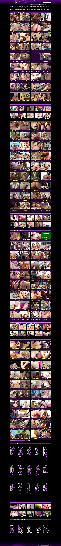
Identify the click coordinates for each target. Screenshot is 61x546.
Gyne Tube (20, 524)
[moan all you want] (36, 50)
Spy (43, 455)
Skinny (44, 446)
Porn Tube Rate (22, 336)
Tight (43, 473)
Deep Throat (20, 468)
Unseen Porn (14, 227)
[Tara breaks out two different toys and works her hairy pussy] (25, 407)
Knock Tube (14, 336)
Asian (10, 455)
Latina (27, 490)
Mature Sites (45, 526)
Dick (18, 470)
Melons (36, 446)
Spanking (44, 453)
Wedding (44, 491)
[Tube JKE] (46, 238)
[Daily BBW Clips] (46, 377)
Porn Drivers (12, 532)
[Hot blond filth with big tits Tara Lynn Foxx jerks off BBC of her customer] (25, 367)
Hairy (27, 463)
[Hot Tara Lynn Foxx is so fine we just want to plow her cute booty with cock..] (15, 20)
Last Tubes (12, 530)
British (11, 486)
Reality (36, 487)
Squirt (44, 456)
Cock (19, 450)
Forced (27, 446)
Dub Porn (39, 118)
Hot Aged (37, 531)
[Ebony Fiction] (46, 407)
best (12, 440)
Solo (43, 450)
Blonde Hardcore (19, 6)
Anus (10, 453)
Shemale (36, 499)
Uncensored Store (13, 534)
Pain (35, 467)
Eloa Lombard (37, 9)
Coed (19, 451)
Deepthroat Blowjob (28, 6)
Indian (27, 474)
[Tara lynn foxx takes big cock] (36, 40)
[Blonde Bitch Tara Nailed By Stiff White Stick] (46, 258)
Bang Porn (30, 118)
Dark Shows (14, 516)
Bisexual (11, 474)
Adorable (11, 446)
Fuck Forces (22, 111)
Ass (10, 456)
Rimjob (36, 492)
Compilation (19, 454)
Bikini (10, 473)
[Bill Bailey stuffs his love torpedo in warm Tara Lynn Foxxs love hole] (36, 318)
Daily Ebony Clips (47, 509)
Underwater (44, 481)
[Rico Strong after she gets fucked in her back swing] (25, 40)
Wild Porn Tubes (22, 227)
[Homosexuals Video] (46, 189)
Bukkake (11, 489)
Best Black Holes (30, 509)
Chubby (19, 444)
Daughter (19, 467)
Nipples (36, 456)
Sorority (44, 451)
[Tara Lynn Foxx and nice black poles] (15, 50)
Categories (44, 4)
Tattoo (44, 467)
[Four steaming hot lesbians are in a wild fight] (36, 308)
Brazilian (11, 484)
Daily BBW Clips (29, 533)
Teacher (44, 468)
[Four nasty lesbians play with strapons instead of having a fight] (46, 288)
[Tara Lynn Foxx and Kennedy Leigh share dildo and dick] (36, 258)
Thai (43, 471)
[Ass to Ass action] (25, 387)
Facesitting (19, 485)
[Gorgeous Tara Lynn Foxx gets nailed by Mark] (36, 159)
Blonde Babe (33, 6)
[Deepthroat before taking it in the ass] (15, 278)
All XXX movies (47, 111)
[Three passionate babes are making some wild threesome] (15, 298)
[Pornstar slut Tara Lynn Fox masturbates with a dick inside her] (15, 407)
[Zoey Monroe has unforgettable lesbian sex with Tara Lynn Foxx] (15, 377)
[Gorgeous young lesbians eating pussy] (15, 308)
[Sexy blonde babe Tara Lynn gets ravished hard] (36, 397)
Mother (36, 453)
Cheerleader (11, 499)
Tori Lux (44, 9)
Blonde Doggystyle (18, 7)
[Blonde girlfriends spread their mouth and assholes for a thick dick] (15, 129)
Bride (10, 485)
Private (36, 481)
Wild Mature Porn (46, 533)
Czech (19, 464)
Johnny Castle (33, 9)
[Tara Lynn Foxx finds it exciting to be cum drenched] (15, 417)
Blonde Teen (23, 7)
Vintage (44, 486)
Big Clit (11, 469)
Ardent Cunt (22, 118)
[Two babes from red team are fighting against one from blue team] (36, 288)
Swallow (44, 463)
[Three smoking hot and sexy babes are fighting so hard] (25, 199)
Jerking (27, 481)
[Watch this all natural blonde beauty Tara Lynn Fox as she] (36, 149)
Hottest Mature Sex (38, 533)
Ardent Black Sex (22, 509)
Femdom (19, 491)
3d (10, 444)
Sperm (44, 454)
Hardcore (28, 465)
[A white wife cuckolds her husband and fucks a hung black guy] (15, 437)
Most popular (32, 4)
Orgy (35, 464)
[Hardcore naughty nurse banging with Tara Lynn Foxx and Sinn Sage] (15, 139)
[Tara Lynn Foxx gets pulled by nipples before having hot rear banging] (36, 377)
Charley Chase (12, 9)
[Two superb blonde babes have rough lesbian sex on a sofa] (25, 189)
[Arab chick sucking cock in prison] (25, 238)
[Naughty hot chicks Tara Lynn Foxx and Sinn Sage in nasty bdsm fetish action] (25, 437)
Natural (36, 455)
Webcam (44, 490)
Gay (27, 453)
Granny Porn (37, 526)
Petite (35, 473)
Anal (10, 451)
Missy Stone (47, 9)
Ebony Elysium (30, 516)
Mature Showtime (46, 525)
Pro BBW (45, 529)
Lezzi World (45, 523)
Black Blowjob (43, 7)
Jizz (27, 482)
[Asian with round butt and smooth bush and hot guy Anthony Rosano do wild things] (15, 40)
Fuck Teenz (37, 525)
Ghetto (27, 455)
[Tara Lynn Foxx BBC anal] (46, 30)
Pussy (35, 486)
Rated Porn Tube (39, 336)
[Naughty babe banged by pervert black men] (25, 258)
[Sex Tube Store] (46, 20)
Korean (27, 486)
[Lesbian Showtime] (46, 159)
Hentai (27, 466)
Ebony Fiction (39, 516)
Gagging (28, 451)
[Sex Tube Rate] (16, 4)
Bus (10, 490)
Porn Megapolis (46, 528)
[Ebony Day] (46, 50)
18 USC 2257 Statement (43, 545)
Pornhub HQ (12, 531)
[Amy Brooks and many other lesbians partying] (15, 169)
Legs (27, 492)
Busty (10, 491)
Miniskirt (36, 449)
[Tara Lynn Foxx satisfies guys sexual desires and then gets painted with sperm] (46, 367)
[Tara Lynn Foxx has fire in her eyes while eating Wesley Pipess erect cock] (25, 248)
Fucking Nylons (38, 524)
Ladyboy (28, 488)
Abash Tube (47, 227)
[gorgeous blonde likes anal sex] (46, 139)
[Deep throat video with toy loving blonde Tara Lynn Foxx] (15, 238)
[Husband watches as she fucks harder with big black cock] (15, 179)
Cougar (19, 456)
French (27, 448)
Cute (19, 463)
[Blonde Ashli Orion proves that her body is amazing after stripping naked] (15, 248)
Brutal (11, 488)
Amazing (11, 449)
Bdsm (11, 464)
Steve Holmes (20, 9)
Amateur (11, 448)
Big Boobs (11, 468)
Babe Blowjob (27, 7)
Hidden (27, 467)
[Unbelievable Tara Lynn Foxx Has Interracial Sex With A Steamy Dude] (25, 60)
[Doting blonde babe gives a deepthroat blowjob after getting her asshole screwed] (46, 397)
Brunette (11, 487)
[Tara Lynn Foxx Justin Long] (25, 20)
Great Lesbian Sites (38, 527)
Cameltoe (11, 492)
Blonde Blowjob (14, 6)
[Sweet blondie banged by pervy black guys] (15, 189)
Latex (27, 489)
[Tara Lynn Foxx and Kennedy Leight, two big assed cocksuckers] (36, 407)
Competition (19, 453)
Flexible (19, 499)
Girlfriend (28, 456)
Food (27, 444)
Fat (18, 489)
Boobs (11, 482)
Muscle (36, 454)
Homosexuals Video (38, 529)
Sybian (44, 466)
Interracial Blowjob (13, 7)
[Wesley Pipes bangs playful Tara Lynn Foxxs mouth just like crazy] (36, 169)
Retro (35, 489)
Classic (19, 445)
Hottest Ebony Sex (29, 524)
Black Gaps (38, 509)
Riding (35, 491)
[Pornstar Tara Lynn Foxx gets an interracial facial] (36, 30)
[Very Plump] (46, 298)
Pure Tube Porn (30, 336)
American (11, 450)
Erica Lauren (28, 9)
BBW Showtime (29, 530)
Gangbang (28, 452)
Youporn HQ (38, 227)
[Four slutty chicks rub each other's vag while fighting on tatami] (46, 248)
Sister (44, 445)
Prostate (36, 482)
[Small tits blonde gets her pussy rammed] (25, 308)
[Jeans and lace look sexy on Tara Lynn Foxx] (36, 278)
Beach (11, 465)
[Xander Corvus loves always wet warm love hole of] (36, 417)
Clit (18, 446)
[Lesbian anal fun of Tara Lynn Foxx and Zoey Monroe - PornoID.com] (36, 387)
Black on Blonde (43, 6)
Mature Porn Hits (46, 524)
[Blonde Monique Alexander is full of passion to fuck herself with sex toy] (25, 169)
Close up (19, 447)
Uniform (44, 482)
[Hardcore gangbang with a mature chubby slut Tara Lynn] (25, 427)
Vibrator (44, 485)
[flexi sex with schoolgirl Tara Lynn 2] (15, 199)
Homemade (28, 468)
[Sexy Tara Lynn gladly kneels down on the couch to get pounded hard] (25, 397)
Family (19, 487)
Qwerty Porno (30, 111)
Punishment (36, 485)
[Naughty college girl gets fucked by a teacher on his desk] (36, 129)
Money (36, 451)
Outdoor (36, 466)
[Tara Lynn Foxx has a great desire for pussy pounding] (36, 367)
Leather (28, 491)
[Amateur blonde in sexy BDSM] (36, 20)
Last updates (36, 4)
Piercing (36, 474)
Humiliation (28, 472)
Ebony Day (38, 111)
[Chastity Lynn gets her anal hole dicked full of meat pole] (46, 199)
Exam (19, 482)
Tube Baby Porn (14, 509)
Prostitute (36, 483)
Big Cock (11, 470)
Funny (27, 450)
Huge (27, 471)
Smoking (44, 449)
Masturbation (36, 444)
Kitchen (28, 485)
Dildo (19, 471)
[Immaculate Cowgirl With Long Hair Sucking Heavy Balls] (46, 60)
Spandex (44, 452)
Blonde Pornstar (38, 6)
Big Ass (11, 467)
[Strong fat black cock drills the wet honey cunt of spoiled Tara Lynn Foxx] (15, 258)
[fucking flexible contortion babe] (36, 199)
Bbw (10, 463)
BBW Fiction (28, 528)
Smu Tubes (47, 336)
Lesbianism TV (37, 534)
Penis (35, 471)
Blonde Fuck (23, 6)
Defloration (19, 469)
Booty (11, 483)
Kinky (27, 483)
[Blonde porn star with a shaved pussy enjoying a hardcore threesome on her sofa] (25, 129)
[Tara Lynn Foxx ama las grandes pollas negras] (25, 179)
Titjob (43, 474)
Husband (28, 473)
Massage (28, 499)
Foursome (28, 447)
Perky (35, 472)
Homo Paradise (38, 528)
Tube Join (14, 118)
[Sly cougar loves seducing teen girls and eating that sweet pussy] (15, 149)
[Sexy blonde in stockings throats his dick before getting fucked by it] (36, 139)
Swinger (44, 465)
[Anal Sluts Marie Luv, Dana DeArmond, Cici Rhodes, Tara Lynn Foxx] (36, 268)
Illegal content (47, 545)
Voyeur (44, 488)
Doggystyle (19, 474)
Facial (19, 486)
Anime (11, 452)
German (28, 454)
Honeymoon (28, 469)
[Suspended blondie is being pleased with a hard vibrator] (36, 179)
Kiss (27, 484)
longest (22, 440)
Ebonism (22, 516)
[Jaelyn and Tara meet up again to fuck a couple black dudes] (36, 189)
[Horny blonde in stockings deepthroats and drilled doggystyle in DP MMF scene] (25, 298)
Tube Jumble (12, 533)
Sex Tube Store (14, 111)
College (19, 452)
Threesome (44, 472)
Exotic (19, 483)
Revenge (36, 490)
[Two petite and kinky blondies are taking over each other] (15, 159)
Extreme (19, 484)
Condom (19, 455)
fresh (17, 440)
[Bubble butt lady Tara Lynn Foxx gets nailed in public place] (46, 427)
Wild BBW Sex (46, 532)
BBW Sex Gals (29, 529)
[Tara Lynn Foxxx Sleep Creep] (25, 268)
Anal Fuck (31, 7)
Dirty (19, 472)
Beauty (11, 466)
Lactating (28, 487)
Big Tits (11, 472)
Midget (36, 447)
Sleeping (44, 448)
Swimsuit (44, 464)
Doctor (19, 473)
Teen (43, 470)
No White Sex (29, 527)
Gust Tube (20, 523)
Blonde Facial (47, 7)
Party (35, 470)
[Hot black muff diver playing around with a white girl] (25, 377)
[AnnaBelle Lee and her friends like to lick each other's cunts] (25, 278)
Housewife (28, 470)
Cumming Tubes (29, 532)
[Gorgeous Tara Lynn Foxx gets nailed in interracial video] (15, 60)
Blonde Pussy (47, 6)
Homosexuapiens (38, 530)
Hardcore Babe (39, 7)
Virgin (44, 487)
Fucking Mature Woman (39, 523)
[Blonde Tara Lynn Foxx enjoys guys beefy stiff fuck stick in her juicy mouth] (46, 417)
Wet (43, 492)
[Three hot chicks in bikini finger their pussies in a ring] (46, 149)
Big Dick (11, 471)
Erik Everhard (24, 9)
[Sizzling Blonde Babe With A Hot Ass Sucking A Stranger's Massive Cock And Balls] (25, 288)
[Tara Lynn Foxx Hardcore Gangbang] (36, 60)
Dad (18, 465)
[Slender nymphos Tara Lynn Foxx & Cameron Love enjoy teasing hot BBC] (46, 308)
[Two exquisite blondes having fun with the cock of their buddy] (15, 397)
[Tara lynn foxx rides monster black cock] (46, 179)
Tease (44, 469)
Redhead (36, 488)
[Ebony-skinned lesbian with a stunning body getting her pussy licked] (15, 427)
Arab (10, 454)
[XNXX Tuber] (46, 437)
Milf (35, 448)
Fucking (28, 449)
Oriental (36, 465)
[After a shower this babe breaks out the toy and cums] (36, 427)
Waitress (44, 489)
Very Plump (45, 531)
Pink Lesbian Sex (46, 527)
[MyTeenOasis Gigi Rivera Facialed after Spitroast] (36, 437)
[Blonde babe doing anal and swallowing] (46, 318)
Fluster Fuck (47, 118)
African (11, 447)
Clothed (19, 448)
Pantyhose (36, 469)
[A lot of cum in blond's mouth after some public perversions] (46, 40)
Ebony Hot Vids (47, 516)
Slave (44, 447)
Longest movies (40, 4)
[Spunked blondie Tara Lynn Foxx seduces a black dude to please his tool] (15, 268)
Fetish (19, 492)
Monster (36, 452)
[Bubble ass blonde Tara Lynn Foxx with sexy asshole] (15, 30)
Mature (36, 445)
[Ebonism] (46, 268)
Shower (44, 444)
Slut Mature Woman (46, 530)
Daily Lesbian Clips (29, 534)
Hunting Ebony (29, 525)
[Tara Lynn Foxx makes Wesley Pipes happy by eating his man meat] (36, 238)
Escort (19, 481)
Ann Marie (16, 9)
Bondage (11, 481)
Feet (19, 490)
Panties (36, 468)
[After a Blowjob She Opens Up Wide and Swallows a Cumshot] (15, 367)
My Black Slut (29, 526)
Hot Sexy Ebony (29, 523)
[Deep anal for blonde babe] (25, 30)
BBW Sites (28, 531)
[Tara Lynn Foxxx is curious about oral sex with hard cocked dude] (15, 318)
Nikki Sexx (41, 9)
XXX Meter (45, 534)
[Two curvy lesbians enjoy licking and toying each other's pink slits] (25, 318)
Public (35, 484)
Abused (11, 445)
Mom (35, 450)
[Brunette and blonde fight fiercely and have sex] (46, 169)
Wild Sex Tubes (30, 227)
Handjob (28, 464)
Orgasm (36, 463)
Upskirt (44, 484)
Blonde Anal (34, 7)
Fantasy (19, 488)
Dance (19, 466)
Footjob (28, 445)
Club (19, 449)
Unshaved (44, 483)
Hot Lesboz (37, 532)
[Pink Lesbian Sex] (46, 129)
